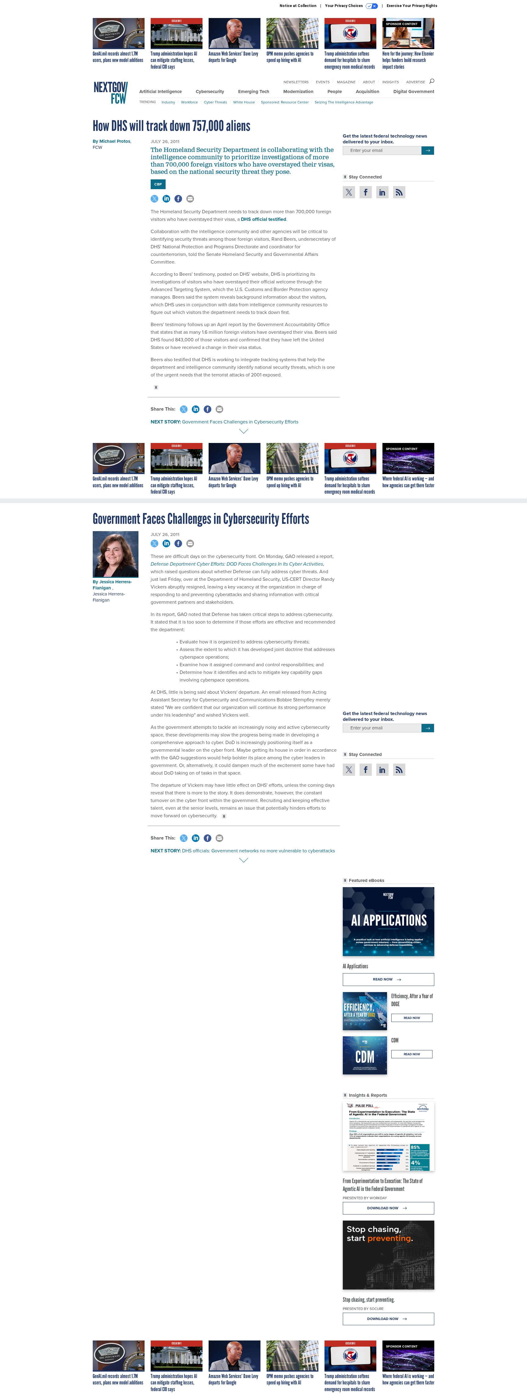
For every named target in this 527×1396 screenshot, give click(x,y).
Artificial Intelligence (160, 91)
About (369, 82)
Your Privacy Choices (344, 6)
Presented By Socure (363, 1308)
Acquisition (367, 91)
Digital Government (413, 91)
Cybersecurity (210, 91)
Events (323, 82)
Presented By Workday (365, 1198)
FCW (97, 147)
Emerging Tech (253, 91)
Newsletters (296, 82)
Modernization (298, 91)
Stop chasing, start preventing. (369, 1299)
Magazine (346, 82)
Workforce (189, 102)
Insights (390, 82)
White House (244, 102)
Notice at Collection (298, 6)
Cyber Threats (215, 102)
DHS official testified (263, 219)
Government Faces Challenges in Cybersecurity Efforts (240, 421)
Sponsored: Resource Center (285, 102)
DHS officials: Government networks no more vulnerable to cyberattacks (258, 850)
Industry (168, 102)
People (335, 91)
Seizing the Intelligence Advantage (344, 102)
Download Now (383, 1208)
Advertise (415, 82)
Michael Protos (114, 141)
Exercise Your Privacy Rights (412, 6)
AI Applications (355, 966)
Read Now (383, 979)
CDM (395, 1040)
